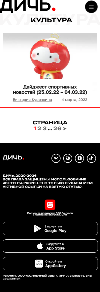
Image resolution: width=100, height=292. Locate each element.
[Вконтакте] (56, 158)
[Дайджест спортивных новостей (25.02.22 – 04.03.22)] (50, 62)
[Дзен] (79, 158)
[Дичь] (27, 12)
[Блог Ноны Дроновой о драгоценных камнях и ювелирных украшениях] (67, 158)
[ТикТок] (91, 158)
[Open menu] (91, 6)
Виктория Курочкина (32, 99)
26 (57, 128)
